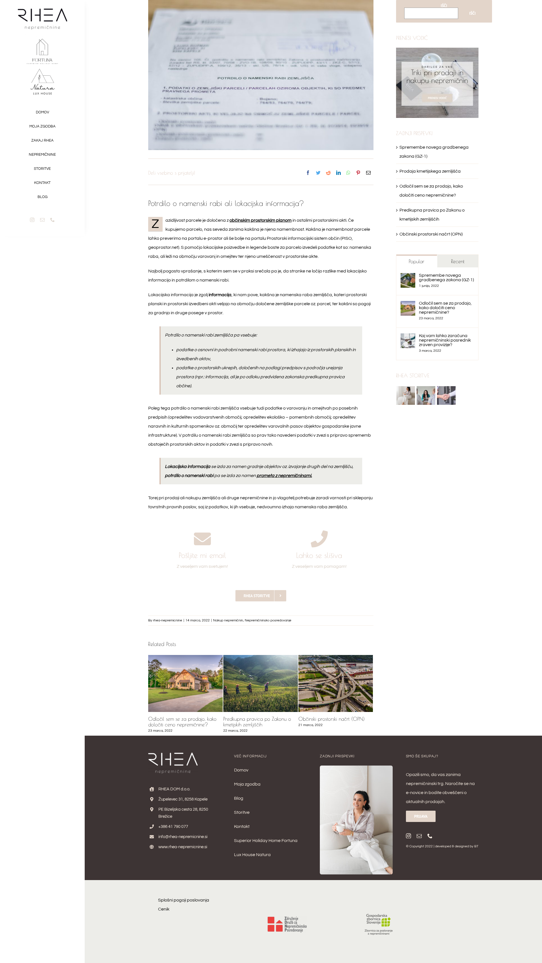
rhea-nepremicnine (167, 620)
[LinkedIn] (338, 172)
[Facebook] (308, 172)
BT (476, 846)
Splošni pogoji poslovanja (183, 900)
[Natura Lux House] (42, 70)
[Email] (368, 172)
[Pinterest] (358, 172)
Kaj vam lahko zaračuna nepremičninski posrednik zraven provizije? (445, 340)
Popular (416, 261)
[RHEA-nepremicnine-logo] (42, 10)
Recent (457, 261)
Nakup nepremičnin (228, 620)
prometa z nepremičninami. (284, 475)
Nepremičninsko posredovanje (268, 620)
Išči (444, 5)
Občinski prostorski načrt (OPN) (256, 719)
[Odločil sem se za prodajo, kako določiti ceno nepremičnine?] (408, 305)
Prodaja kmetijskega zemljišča (430, 171)
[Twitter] (318, 172)
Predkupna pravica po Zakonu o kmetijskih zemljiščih (182, 721)
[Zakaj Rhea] (406, 395)
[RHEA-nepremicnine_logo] (173, 755)
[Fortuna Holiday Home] (42, 36)
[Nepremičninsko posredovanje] (446, 395)
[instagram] (32, 219)
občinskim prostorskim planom (261, 220)
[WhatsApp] (348, 172)
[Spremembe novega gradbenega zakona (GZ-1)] (408, 277)
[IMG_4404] (356, 768)
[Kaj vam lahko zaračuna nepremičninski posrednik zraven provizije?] (408, 338)
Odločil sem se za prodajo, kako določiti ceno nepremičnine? (445, 308)
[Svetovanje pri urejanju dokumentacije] (426, 395)
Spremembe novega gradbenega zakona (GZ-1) (333, 721)
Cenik (163, 909)
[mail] (42, 219)
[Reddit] (328, 172)
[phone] (52, 219)
